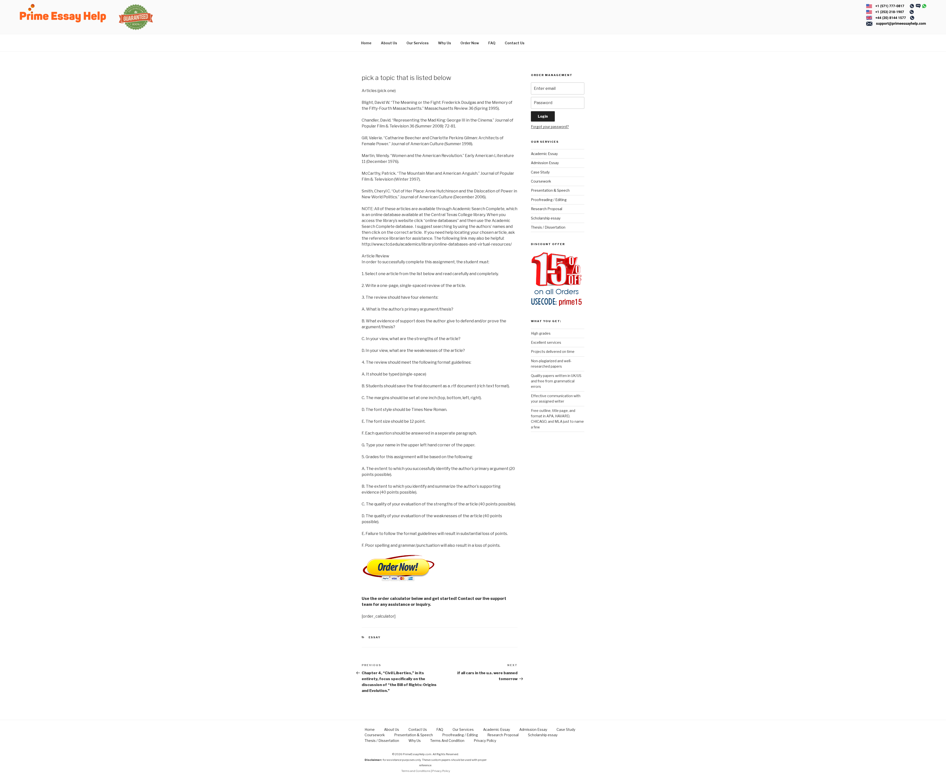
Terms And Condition (447, 740)
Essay (375, 637)
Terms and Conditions (415, 771)
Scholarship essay (545, 218)
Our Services (417, 43)
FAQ (491, 43)
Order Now (469, 43)
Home (366, 43)
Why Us (444, 43)
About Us (389, 43)
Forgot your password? (550, 127)
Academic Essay (544, 154)
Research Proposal (546, 209)
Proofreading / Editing (549, 200)
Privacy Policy (485, 740)
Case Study (540, 172)
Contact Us (514, 43)
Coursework (541, 181)
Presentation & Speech (550, 190)
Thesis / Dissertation (548, 227)
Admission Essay (545, 163)
